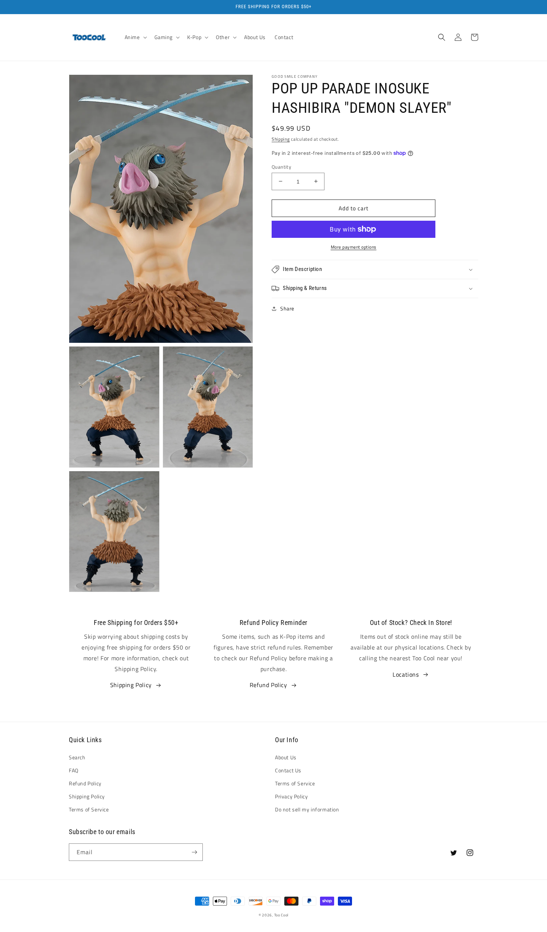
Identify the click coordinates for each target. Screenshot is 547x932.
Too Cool (281, 915)
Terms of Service (89, 809)
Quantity (281, 166)
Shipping (281, 139)
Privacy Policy (291, 796)
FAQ (74, 770)
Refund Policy (268, 684)
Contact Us (288, 770)
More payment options (354, 247)
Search (77, 757)
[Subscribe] (194, 852)
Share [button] (287, 308)
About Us (286, 757)
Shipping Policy (131, 684)
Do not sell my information (307, 809)
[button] (135, 37)
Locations (406, 674)
